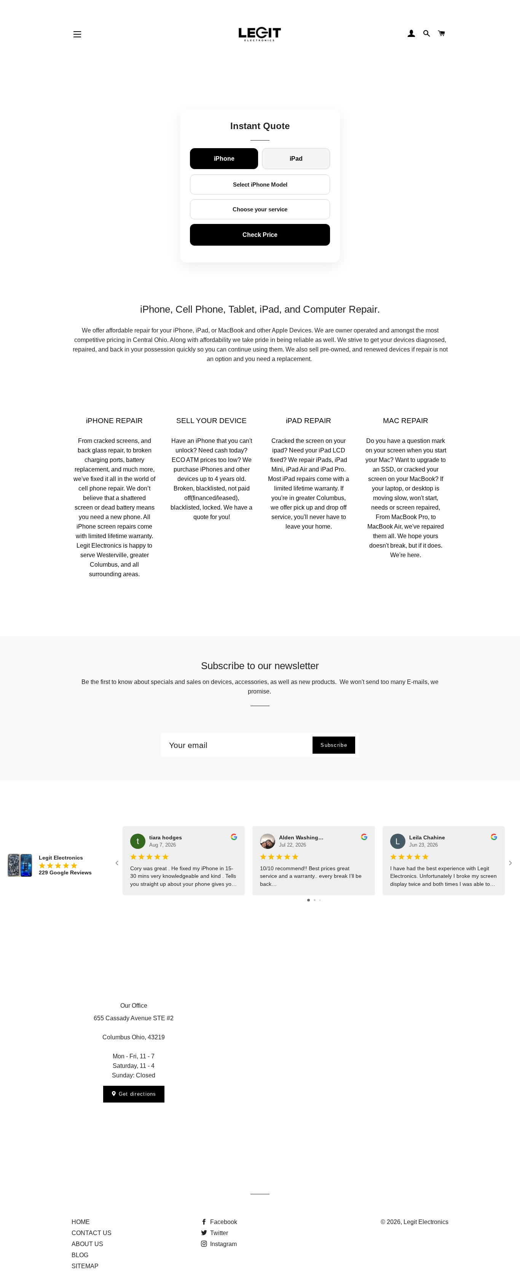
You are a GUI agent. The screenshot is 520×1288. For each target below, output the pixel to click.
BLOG (80, 1255)
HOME (81, 1222)
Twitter (218, 1233)
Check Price (260, 235)
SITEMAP (85, 1266)
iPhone (224, 158)
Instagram (223, 1244)
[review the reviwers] (234, 838)
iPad (296, 158)
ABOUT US (87, 1244)
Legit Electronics (426, 1222)
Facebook (223, 1222)
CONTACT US (92, 1233)
